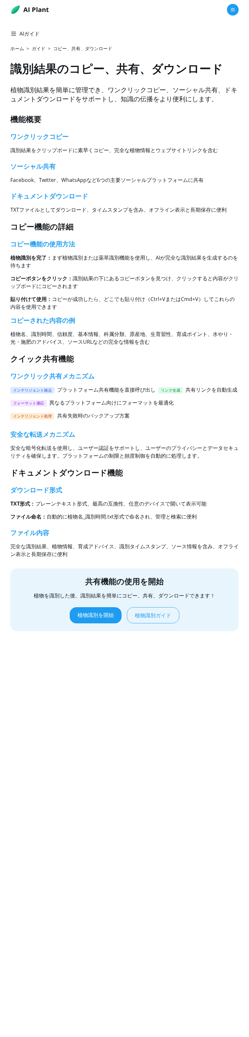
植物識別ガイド (153, 615)
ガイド (38, 48)
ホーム (17, 48)
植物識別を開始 (95, 615)
